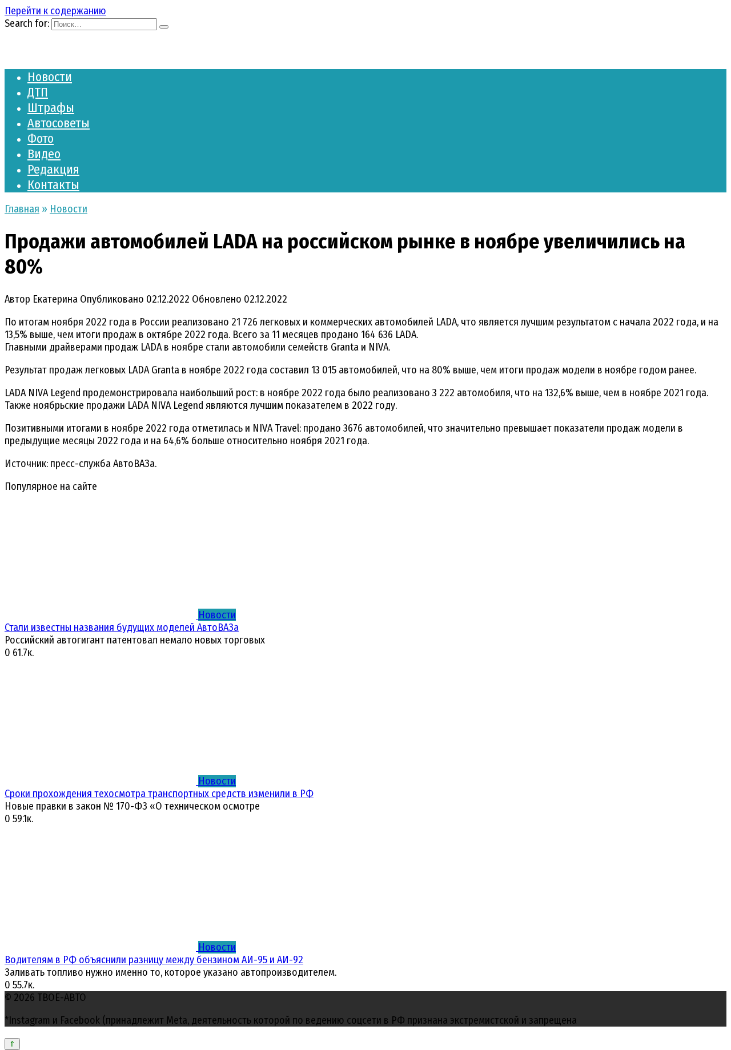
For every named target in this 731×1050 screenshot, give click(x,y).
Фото (40, 138)
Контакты (53, 184)
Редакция (53, 169)
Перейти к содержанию (55, 11)
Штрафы (50, 107)
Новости (49, 77)
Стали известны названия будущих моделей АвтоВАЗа (122, 627)
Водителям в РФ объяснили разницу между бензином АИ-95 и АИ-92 (154, 960)
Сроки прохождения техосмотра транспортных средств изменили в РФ (159, 793)
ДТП (37, 92)
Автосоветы (58, 123)
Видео (44, 154)
